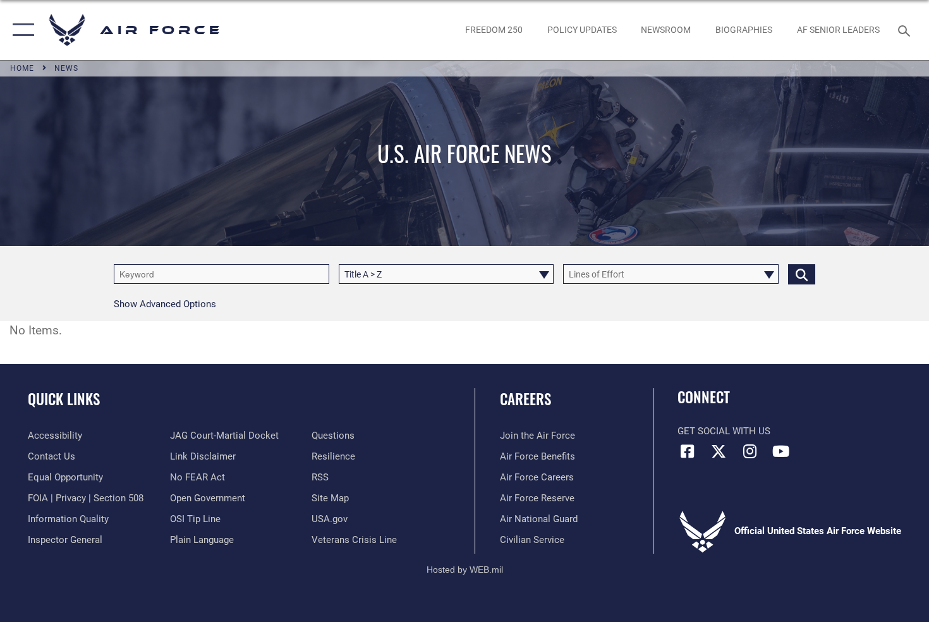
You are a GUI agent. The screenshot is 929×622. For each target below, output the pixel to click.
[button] (20, 30)
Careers (525, 399)
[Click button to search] (801, 274)
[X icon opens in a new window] (718, 451)
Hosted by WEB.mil (465, 569)
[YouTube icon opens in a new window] (780, 451)
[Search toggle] (906, 30)
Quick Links (64, 399)
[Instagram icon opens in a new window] (749, 451)
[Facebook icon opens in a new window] (686, 451)
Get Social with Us (723, 431)
